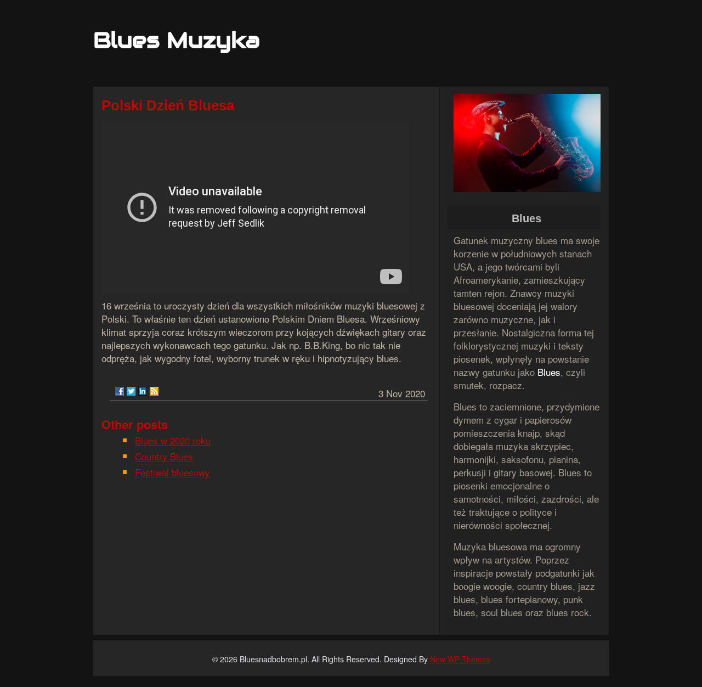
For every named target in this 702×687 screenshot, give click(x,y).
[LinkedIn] (142, 391)
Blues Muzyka (176, 40)
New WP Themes (460, 659)
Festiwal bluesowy (172, 472)
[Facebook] (119, 391)
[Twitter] (131, 391)
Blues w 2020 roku (173, 440)
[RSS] (154, 391)
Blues (549, 372)
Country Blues (164, 456)
